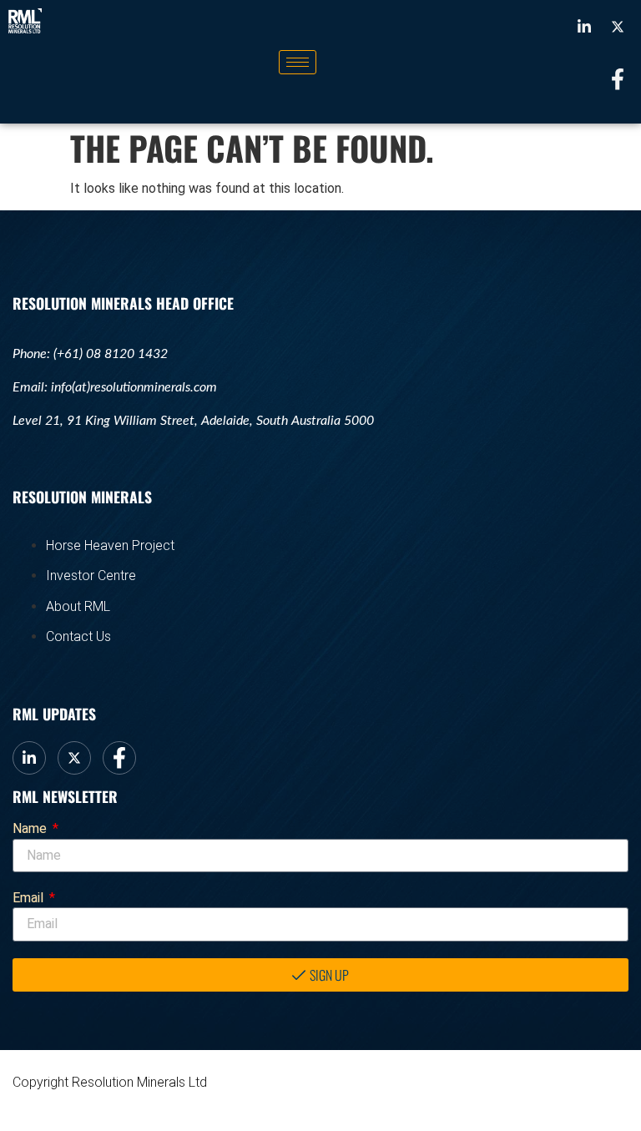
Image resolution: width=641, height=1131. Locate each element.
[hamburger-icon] (297, 62)
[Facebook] (618, 79)
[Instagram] (618, 25)
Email (30, 898)
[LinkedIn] (584, 25)
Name (31, 828)
